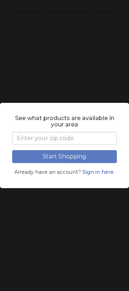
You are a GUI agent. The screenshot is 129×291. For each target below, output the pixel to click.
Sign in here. (98, 172)
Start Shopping (64, 156)
